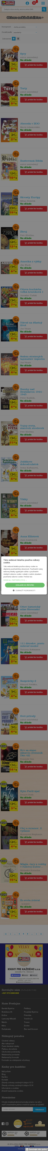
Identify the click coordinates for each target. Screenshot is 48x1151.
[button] (24, 580)
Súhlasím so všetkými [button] (25, 585)
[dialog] (24, 575)
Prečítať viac (28, 577)
